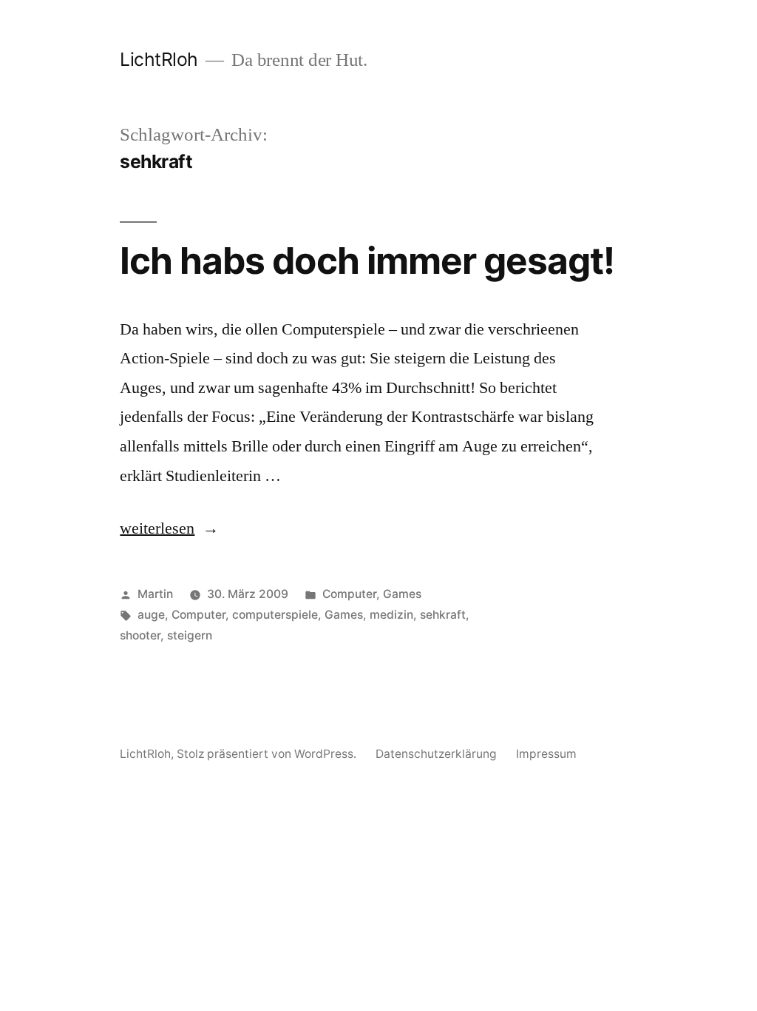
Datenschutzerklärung (436, 754)
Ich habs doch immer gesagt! (367, 260)
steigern (189, 635)
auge (151, 615)
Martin (155, 594)
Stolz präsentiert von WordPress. (268, 754)
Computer (349, 594)
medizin (391, 615)
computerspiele (275, 615)
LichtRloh (159, 59)
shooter (140, 635)
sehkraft (443, 615)
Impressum (546, 754)
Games (402, 594)
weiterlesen (157, 528)
